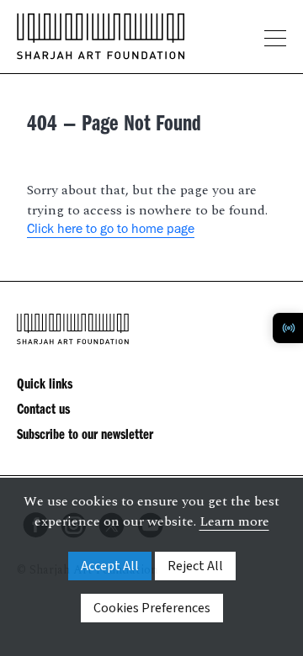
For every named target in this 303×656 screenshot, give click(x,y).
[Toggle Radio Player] (288, 328)
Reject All (195, 566)
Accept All (110, 566)
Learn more (234, 521)
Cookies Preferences (151, 608)
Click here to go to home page (110, 230)
